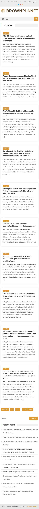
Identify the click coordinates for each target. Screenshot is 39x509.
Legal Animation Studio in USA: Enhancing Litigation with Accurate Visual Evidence (19, 465)
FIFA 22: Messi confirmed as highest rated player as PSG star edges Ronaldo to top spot (19, 38)
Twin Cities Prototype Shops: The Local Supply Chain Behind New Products (18, 492)
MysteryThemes (31, 506)
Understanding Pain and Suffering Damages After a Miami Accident (20, 443)
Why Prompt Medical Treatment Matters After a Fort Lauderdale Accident (18, 458)
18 (25, 409)
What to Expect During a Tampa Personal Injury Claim (18, 472)
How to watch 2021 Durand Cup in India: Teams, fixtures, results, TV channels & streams (19, 296)
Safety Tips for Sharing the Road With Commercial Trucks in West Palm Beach (20, 431)
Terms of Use (23, 2)
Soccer (6, 33)
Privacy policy (33, 2)
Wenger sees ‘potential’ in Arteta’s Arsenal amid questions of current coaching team (17, 258)
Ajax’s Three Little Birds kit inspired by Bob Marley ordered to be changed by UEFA (18, 113)
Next (30, 409)
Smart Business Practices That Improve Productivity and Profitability (19, 477)
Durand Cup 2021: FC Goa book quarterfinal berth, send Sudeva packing (19, 224)
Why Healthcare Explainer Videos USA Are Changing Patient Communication (18, 485)
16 (17, 409)
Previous (5, 409)
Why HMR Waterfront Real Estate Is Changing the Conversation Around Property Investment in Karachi (18, 450)
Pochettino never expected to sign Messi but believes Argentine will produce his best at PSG (19, 78)
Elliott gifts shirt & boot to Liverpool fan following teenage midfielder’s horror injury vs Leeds (19, 191)
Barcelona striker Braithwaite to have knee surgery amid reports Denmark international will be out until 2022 (18, 153)
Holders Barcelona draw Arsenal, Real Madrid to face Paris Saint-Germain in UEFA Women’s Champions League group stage (19, 375)
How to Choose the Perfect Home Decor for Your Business (20, 437)
